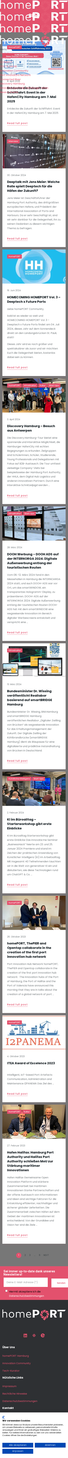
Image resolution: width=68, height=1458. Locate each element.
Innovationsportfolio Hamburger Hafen (24, 88)
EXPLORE (5, 58)
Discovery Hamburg (12, 83)
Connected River (10, 79)
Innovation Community (14, 70)
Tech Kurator (8, 53)
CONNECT (6, 62)
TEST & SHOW (8, 66)
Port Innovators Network (15, 75)
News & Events (9, 92)
